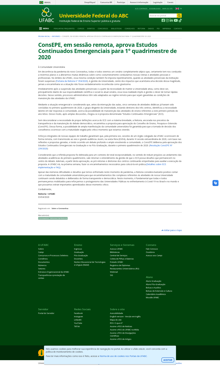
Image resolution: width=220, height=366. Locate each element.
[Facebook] (163, 20)
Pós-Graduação (81, 255)
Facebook (78, 313)
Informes (56, 36)
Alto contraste (141, 9)
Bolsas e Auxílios (153, 287)
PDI (158, 28)
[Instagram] (167, 20)
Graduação (79, 252)
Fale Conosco (152, 249)
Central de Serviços (118, 255)
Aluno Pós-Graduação (155, 284)
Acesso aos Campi (154, 255)
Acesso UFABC (116, 249)
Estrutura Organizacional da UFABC (53, 272)
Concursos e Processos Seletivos (53, 255)
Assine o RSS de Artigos (120, 339)
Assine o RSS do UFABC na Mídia (124, 329)
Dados (151, 28)
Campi (41, 252)
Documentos (44, 262)
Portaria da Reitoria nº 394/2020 (71, 81)
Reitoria (141, 28)
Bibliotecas (116, 28)
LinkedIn (78, 320)
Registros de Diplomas (120, 265)
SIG (111, 275)
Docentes (78, 259)
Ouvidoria (150, 252)
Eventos (91, 28)
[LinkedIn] (171, 20)
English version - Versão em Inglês (125, 316)
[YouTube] (176, 20)
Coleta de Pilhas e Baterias (122, 259)
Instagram (78, 316)
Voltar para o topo (172, 230)
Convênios (43, 259)
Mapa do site (167, 9)
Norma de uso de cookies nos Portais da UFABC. (123, 356)
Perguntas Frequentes (64, 28)
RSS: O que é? (116, 323)
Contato (178, 28)
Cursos (81, 28)
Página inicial (44, 36)
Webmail (114, 272)
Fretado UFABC (116, 262)
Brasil (47, 2)
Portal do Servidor (46, 313)
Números (42, 265)
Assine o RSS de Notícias (121, 326)
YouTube (78, 323)
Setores (41, 268)
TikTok (77, 326)
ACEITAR (167, 360)
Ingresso (78, 249)
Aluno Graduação (153, 281)
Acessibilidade (155, 9)
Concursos (103, 28)
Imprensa (167, 28)
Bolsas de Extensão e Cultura (159, 291)
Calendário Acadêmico (156, 294)
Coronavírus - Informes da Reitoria (53, 218)
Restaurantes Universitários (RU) (124, 268)
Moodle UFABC (152, 297)
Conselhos (130, 28)
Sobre (41, 249)
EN (181, 9)
